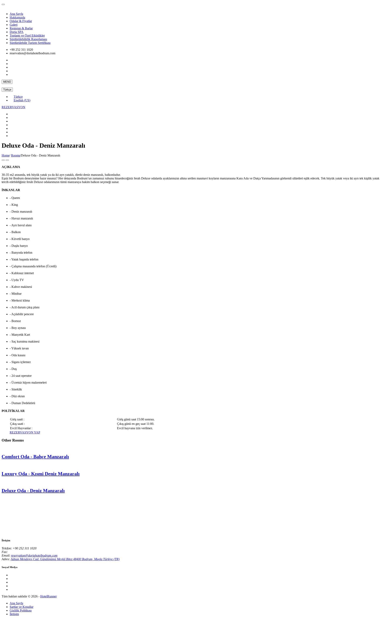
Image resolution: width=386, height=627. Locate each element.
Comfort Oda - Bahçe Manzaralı (35, 456)
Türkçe (7, 89)
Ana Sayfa (16, 13)
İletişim (14, 614)
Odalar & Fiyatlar (21, 21)
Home (5, 155)
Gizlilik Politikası (21, 610)
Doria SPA (17, 32)
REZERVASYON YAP (25, 432)
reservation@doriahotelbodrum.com (34, 555)
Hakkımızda (17, 17)
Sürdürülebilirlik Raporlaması (28, 39)
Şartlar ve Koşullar (21, 606)
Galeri (13, 24)
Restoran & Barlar (21, 28)
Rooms (15, 155)
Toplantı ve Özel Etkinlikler (27, 35)
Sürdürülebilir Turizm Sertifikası (30, 42)
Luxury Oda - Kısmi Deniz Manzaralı (41, 473)
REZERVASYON (13, 107)
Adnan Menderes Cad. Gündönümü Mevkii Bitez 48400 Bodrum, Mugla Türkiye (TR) (65, 559)
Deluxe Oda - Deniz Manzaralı (33, 490)
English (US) (22, 100)
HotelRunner (48, 596)
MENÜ (7, 81)
